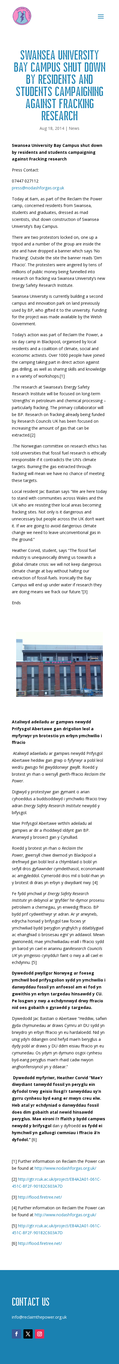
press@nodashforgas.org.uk (38, 188)
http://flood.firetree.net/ (40, 1197)
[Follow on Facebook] (16, 1334)
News (74, 128)
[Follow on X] (28, 1334)
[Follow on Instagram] (39, 1334)
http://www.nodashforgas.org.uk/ (65, 1168)
